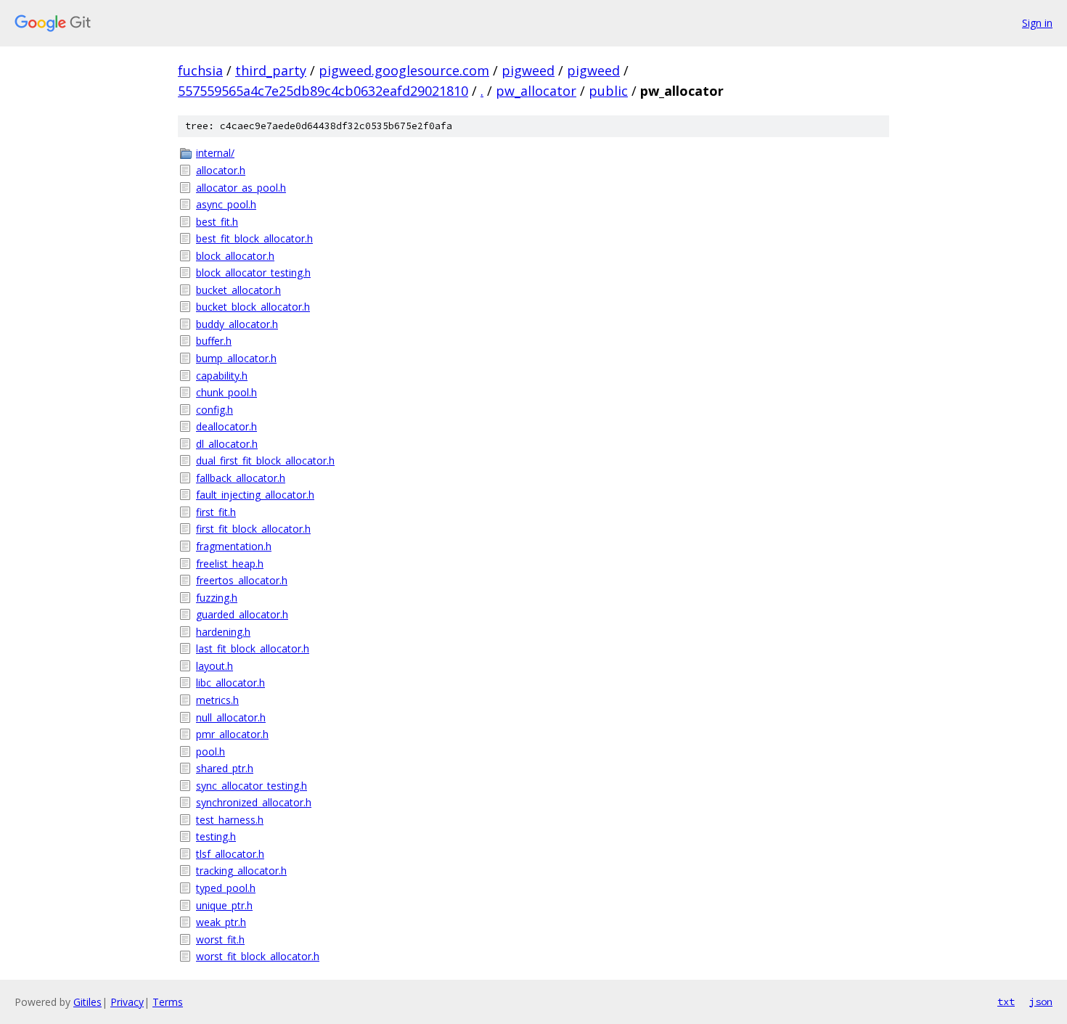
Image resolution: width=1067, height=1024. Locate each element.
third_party (270, 70)
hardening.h (223, 632)
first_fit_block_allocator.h (253, 529)
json (1040, 1001)
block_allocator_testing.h (253, 272)
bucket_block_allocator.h (253, 307)
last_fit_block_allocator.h (252, 648)
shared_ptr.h (224, 768)
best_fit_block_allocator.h (254, 238)
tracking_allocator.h (241, 870)
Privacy (127, 1002)
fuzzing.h (216, 598)
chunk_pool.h (226, 392)
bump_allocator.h (236, 358)
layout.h (214, 666)
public (608, 90)
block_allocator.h (235, 256)
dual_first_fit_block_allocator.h (265, 460)
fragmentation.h (233, 546)
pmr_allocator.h (232, 734)
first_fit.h (216, 512)
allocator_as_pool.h (241, 187)
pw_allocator (536, 90)
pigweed (528, 70)
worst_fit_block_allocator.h (257, 956)
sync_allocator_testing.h (251, 785)
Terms (167, 1002)
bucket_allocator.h (238, 290)
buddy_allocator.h (237, 324)
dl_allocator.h (227, 444)
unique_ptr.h (224, 905)
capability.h (222, 375)
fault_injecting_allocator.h (255, 494)
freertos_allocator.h (241, 580)
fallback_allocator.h (240, 478)
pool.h (210, 751)
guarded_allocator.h (242, 614)
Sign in (1037, 23)
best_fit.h (217, 222)
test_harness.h (229, 820)
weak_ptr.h (221, 922)
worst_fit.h (220, 939)
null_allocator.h (231, 717)
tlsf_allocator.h (230, 854)
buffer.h (214, 341)
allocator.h (220, 170)
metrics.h (217, 700)
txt (1006, 1001)
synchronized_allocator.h (253, 802)
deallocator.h (226, 426)
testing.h (216, 836)
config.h (214, 410)
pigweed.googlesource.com (404, 70)
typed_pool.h (225, 888)
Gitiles (87, 1002)
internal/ (215, 153)
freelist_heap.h (229, 563)
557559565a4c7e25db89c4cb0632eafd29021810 (323, 90)
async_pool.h (226, 204)
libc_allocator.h (230, 682)
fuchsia (200, 70)
